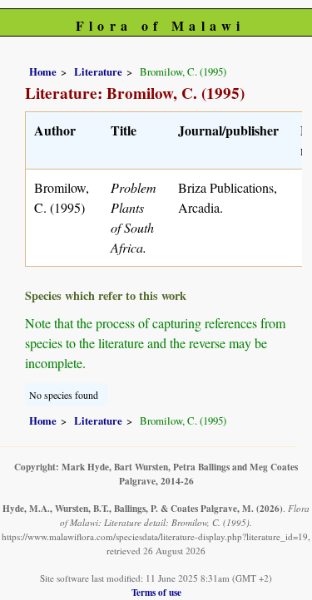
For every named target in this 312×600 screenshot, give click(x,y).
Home (43, 71)
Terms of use (156, 592)
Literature (98, 71)
